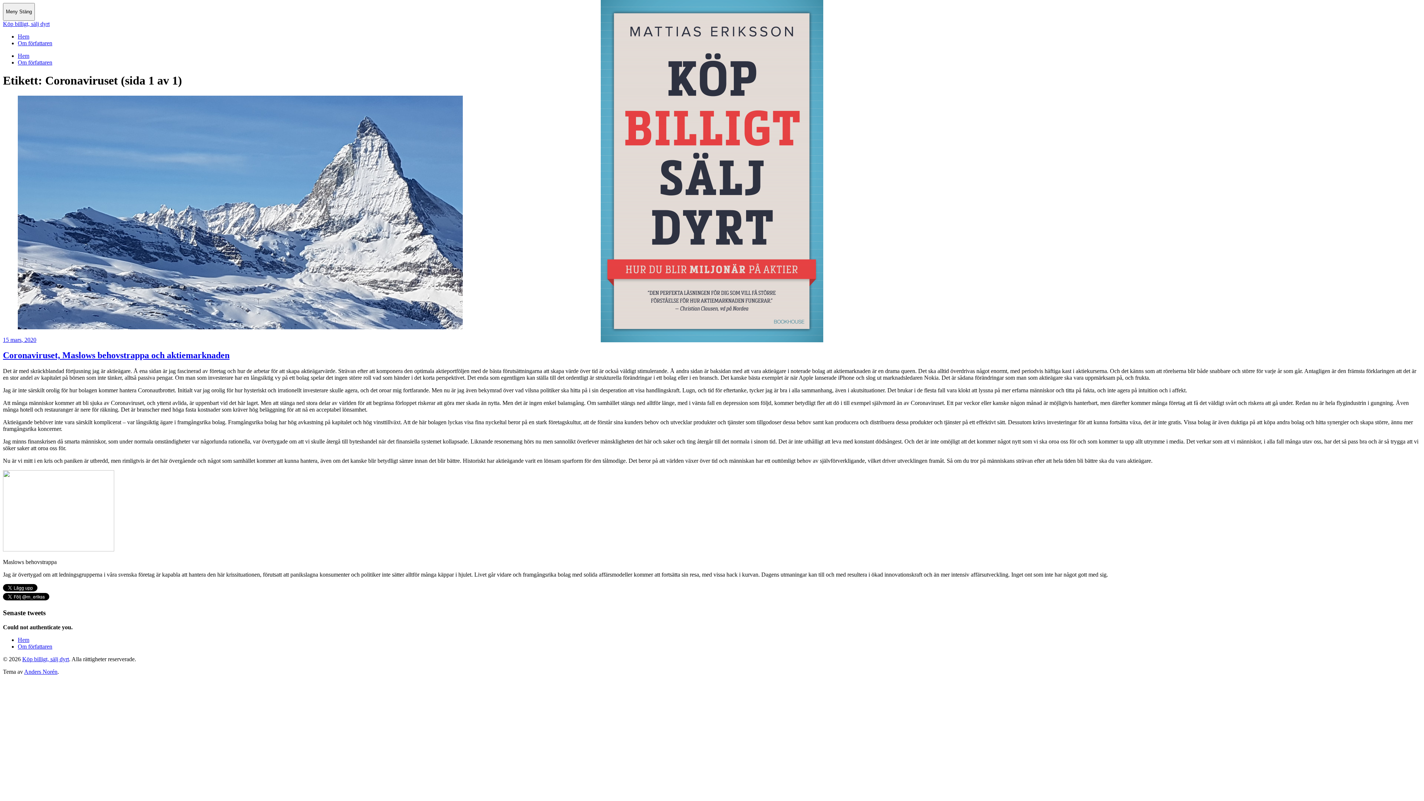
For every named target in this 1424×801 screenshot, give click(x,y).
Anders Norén (40, 672)
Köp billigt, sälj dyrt (26, 24)
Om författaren (35, 43)
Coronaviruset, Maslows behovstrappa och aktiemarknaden (116, 355)
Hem (23, 36)
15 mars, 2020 (19, 340)
